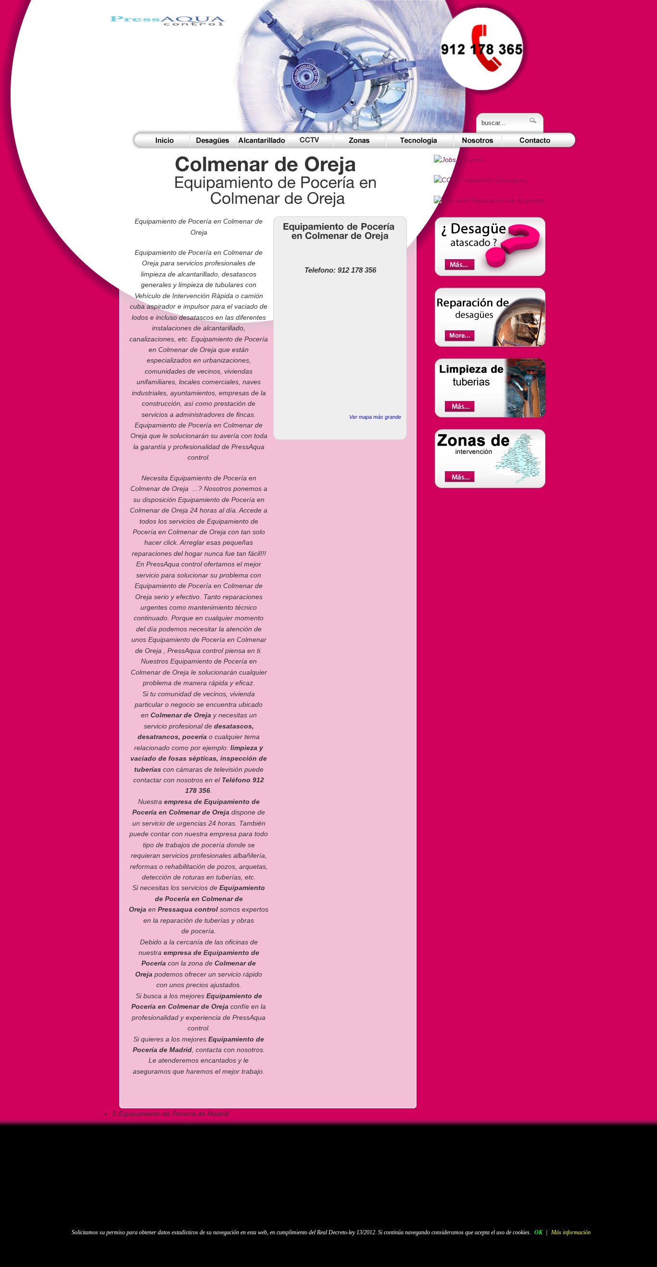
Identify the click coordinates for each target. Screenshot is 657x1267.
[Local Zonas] (490, 274)
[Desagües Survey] (480, 180)
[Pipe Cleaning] (490, 416)
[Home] (168, 69)
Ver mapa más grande (375, 417)
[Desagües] (213, 140)
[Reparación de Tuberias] (490, 345)
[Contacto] (536, 140)
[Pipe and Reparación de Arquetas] (489, 200)
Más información (571, 1232)
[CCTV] (310, 140)
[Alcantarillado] (261, 140)
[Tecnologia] (419, 140)
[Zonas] (359, 140)
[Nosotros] (478, 140)
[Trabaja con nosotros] (459, 159)
